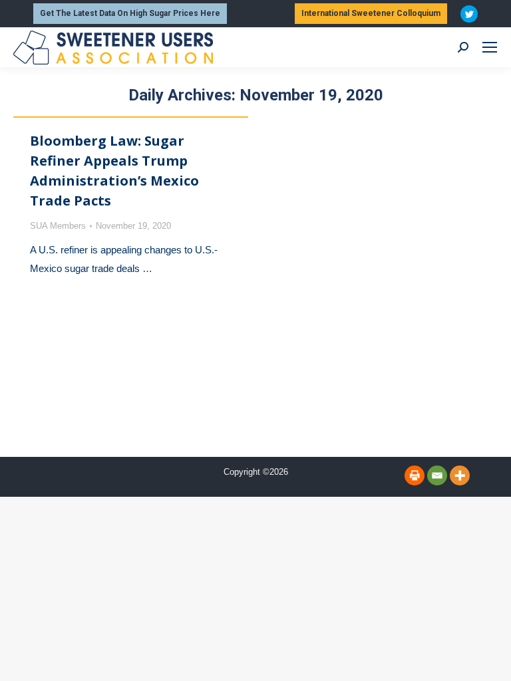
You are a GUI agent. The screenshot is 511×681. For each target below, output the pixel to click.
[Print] (415, 475)
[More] (460, 475)
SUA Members (58, 226)
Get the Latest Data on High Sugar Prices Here (130, 13)
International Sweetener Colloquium (370, 13)
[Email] (437, 475)
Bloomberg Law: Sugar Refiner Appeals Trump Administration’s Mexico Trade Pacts (114, 170)
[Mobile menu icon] (490, 47)
